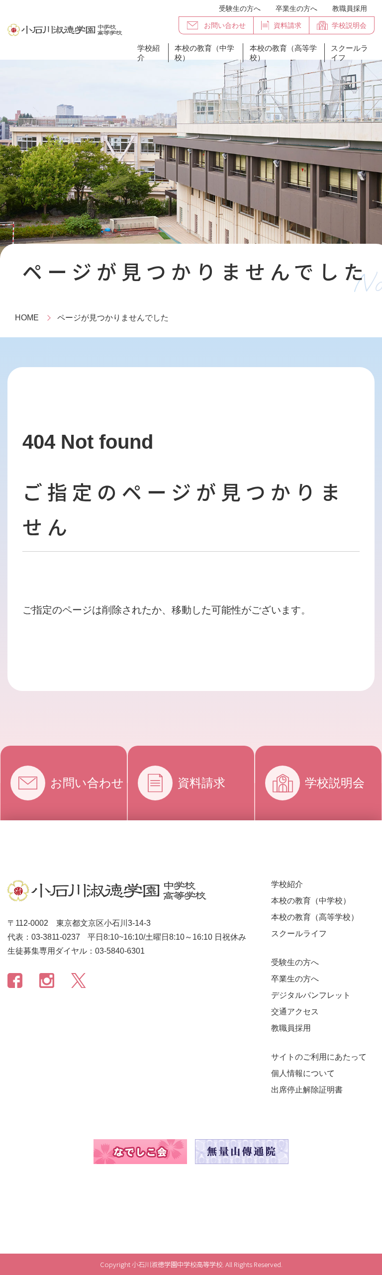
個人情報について (303, 1073)
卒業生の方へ (296, 8)
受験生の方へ (240, 8)
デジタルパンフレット (311, 995)
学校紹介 (148, 53)
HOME (27, 317)
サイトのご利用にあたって (319, 1057)
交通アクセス (295, 1011)
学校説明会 (335, 782)
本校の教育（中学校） (204, 53)
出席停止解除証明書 (307, 1089)
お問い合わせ (87, 782)
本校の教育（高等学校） (283, 53)
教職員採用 (349, 8)
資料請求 (201, 782)
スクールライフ (349, 53)
